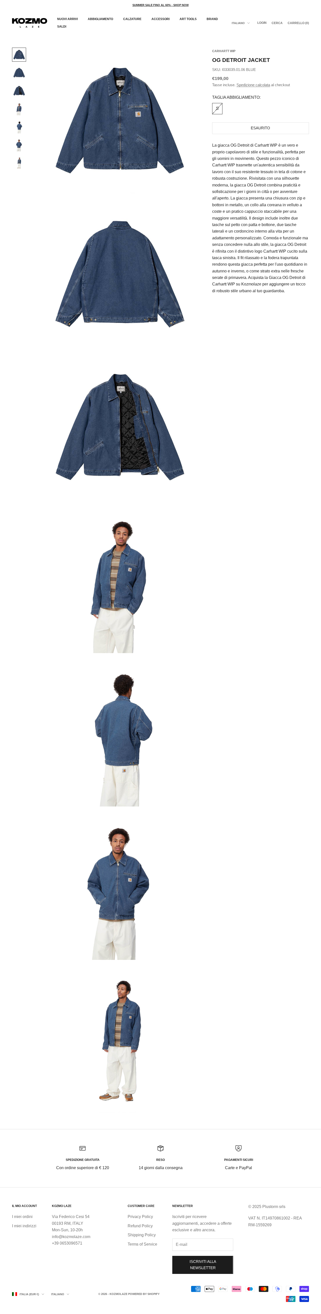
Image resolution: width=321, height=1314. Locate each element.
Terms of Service (142, 1244)
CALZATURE (132, 19)
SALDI (61, 26)
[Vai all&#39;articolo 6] (19, 145)
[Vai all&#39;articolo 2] (19, 73)
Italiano (238, 23)
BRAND (212, 19)
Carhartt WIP (223, 51)
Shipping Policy (142, 1235)
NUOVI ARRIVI (67, 19)
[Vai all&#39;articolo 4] (19, 109)
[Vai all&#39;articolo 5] (19, 127)
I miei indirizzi (24, 1226)
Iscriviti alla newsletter (203, 1264)
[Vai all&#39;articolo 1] (19, 55)
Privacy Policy (140, 1217)
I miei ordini (22, 1217)
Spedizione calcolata (253, 85)
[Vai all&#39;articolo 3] (19, 91)
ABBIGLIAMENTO (100, 19)
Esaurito (260, 128)
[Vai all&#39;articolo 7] (19, 163)
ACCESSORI (160, 19)
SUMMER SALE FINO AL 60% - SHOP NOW (160, 5)
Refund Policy (140, 1226)
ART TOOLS (188, 19)
